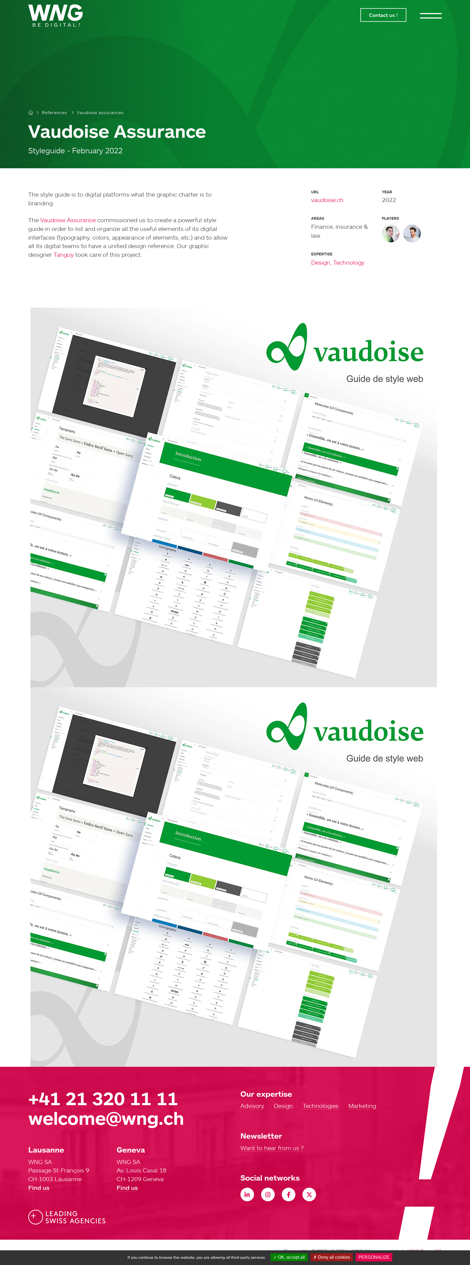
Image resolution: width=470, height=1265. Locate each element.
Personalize (373, 1257)
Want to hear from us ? (272, 1148)
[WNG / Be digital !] (58, 15)
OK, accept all (291, 1257)
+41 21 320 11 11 (103, 1098)
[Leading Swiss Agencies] (67, 1217)
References (54, 112)
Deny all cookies (333, 1257)
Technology (348, 262)
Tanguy (64, 254)
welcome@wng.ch (106, 1118)
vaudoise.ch (327, 199)
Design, (321, 262)
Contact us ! (383, 15)
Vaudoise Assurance (68, 220)
